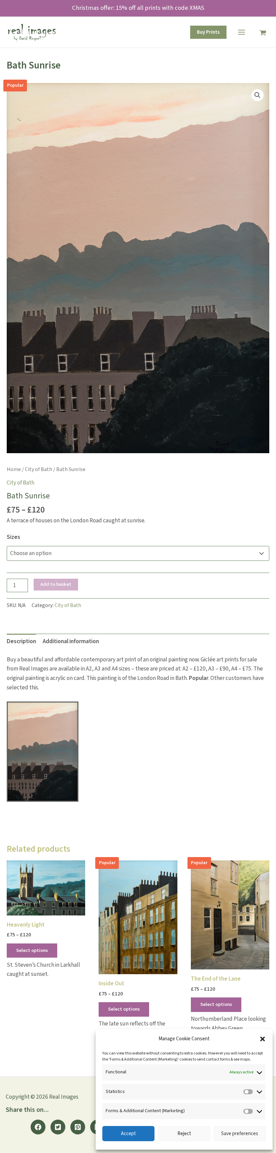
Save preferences (239, 1133)
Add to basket (55, 584)
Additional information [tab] (71, 641)
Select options (32, 950)
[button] (262, 1039)
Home (14, 469)
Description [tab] (21, 641)
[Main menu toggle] (241, 32)
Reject (184, 1133)
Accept (128, 1133)
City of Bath (38, 469)
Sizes (13, 537)
